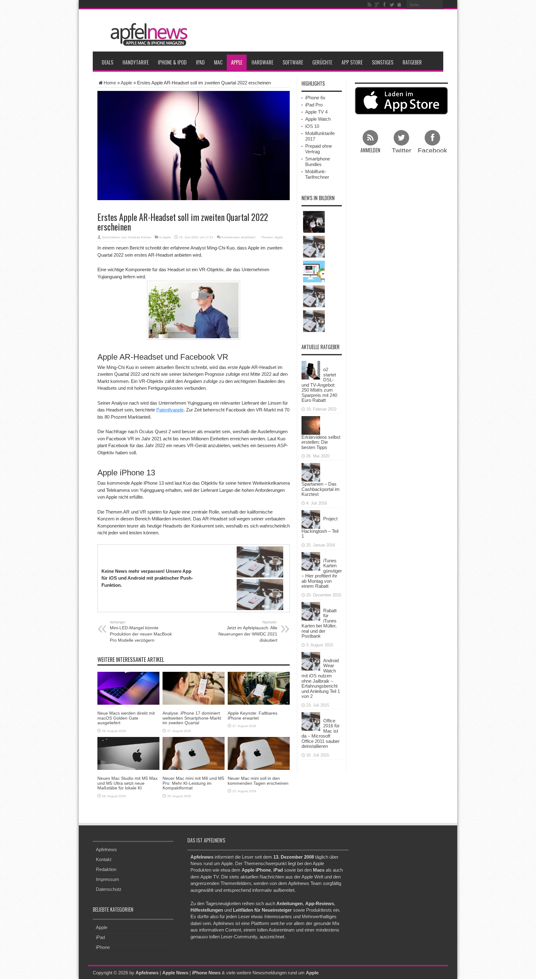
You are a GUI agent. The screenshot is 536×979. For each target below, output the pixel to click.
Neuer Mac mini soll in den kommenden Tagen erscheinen (258, 780)
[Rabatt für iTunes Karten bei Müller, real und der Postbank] (311, 610)
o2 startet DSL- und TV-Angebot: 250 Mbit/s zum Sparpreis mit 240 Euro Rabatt (319, 385)
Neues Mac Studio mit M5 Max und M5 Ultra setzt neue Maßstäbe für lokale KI (127, 783)
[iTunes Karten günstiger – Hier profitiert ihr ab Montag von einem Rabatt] (311, 560)
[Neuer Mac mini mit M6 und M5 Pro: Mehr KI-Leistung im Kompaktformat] (194, 753)
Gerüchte (322, 62)
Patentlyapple (170, 409)
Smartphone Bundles (317, 161)
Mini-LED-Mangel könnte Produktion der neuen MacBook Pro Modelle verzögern (141, 631)
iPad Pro (314, 104)
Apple (236, 62)
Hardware (262, 62)
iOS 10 (312, 126)
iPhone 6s (315, 97)
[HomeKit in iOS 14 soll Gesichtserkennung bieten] (314, 271)
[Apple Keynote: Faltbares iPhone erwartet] (259, 687)
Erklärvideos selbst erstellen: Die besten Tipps (321, 442)
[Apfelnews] (147, 34)
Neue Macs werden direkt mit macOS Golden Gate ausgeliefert (126, 718)
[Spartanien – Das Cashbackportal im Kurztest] (311, 471)
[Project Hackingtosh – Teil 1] (311, 518)
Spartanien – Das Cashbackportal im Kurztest (321, 489)
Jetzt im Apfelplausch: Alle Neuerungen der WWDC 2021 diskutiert (247, 631)
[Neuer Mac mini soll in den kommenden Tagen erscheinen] (259, 753)
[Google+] (377, 4)
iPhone (103, 947)
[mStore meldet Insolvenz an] (314, 247)
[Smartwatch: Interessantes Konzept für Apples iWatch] (314, 321)
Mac (218, 62)
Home (110, 82)
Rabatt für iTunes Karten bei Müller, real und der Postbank (319, 623)
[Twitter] (392, 4)
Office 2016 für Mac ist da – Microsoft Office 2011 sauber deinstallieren (321, 733)
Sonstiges (382, 62)
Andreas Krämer (139, 237)
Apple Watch (318, 119)
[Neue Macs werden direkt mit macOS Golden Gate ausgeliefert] (128, 687)
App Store (352, 62)
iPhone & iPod (172, 62)
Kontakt (103, 859)
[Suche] (438, 4)
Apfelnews (106, 849)
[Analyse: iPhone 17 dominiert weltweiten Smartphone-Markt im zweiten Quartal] (194, 687)
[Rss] (369, 4)
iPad (200, 62)
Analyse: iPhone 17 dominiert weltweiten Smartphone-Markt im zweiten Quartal (192, 718)
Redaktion (106, 869)
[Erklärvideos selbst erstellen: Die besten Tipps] (311, 424)
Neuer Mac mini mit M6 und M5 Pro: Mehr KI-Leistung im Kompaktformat (193, 783)
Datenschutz (109, 889)
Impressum (107, 879)
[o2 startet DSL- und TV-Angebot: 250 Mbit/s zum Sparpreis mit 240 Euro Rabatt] (311, 369)
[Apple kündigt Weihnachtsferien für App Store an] (314, 296)
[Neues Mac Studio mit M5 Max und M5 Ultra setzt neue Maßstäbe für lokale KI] (128, 753)
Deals (107, 62)
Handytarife (136, 62)
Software (293, 62)
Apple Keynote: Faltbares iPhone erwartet (252, 715)
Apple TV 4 (316, 112)
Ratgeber (412, 62)
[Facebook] (384, 4)
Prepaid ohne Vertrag (318, 148)
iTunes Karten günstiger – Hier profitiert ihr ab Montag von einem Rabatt (322, 573)
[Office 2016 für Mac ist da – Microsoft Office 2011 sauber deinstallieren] (311, 720)
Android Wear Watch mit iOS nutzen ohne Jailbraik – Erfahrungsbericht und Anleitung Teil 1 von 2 (321, 678)
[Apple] (399, 4)
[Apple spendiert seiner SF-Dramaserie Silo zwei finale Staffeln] (314, 222)
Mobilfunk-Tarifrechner (317, 174)
